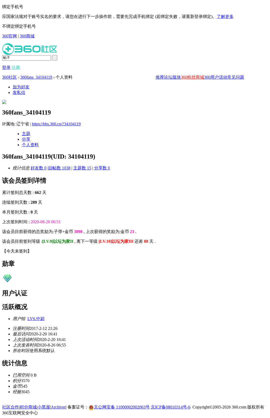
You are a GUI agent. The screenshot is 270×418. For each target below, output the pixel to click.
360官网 (9, 36)
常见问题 (235, 77)
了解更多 (225, 16)
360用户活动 (215, 77)
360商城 (27, 36)
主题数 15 (82, 168)
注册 (16, 67)
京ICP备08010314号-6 (170, 407)
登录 (6, 67)
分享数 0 (102, 168)
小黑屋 (43, 407)
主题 (26, 133)
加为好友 (21, 87)
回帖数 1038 (59, 168)
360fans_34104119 (36, 77)
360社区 (9, 77)
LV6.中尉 (36, 318)
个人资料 (30, 144)
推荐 (160, 77)
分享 (26, 139)
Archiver (58, 407)
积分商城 (28, 407)
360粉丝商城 (192, 77)
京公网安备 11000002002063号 (122, 407)
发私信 (19, 92)
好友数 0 (38, 168)
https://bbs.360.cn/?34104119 (56, 124)
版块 (176, 77)
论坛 (168, 77)
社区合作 (10, 407)
